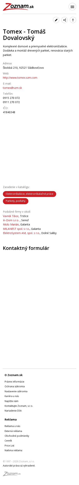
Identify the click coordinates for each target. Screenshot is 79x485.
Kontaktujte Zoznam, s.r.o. (19, 406)
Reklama (11, 419)
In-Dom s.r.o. (11, 220)
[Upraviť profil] (56, 20)
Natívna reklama (13, 450)
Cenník (8, 440)
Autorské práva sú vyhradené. (19, 465)
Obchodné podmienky (17, 435)
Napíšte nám (11, 401)
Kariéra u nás (12, 396)
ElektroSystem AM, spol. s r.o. (21, 233)
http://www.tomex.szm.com (20, 77)
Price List (9, 445)
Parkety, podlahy (16, 201)
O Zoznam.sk (14, 375)
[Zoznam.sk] (13, 475)
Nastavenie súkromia (16, 391)
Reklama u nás (12, 426)
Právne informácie (14, 381)
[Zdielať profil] (64, 20)
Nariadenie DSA (13, 410)
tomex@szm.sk (12, 88)
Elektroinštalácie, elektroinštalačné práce (29, 193)
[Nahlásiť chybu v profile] (73, 20)
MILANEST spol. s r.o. (16, 229)
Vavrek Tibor (10, 216)
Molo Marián (11, 224)
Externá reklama (13, 431)
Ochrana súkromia (15, 386)
